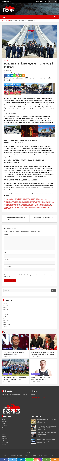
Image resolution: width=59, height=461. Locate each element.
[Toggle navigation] (4, 17)
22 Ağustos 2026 (41, 422)
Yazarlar (5, 326)
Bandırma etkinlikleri (46, 201)
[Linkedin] (11, 75)
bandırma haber (17, 202)
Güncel (6, 60)
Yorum (6, 234)
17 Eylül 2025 (7, 70)
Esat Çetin (20, 207)
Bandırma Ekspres (18, 455)
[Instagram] (17, 75)
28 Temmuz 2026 (35, 356)
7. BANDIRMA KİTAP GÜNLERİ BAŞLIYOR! (42, 217)
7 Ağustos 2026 (7, 356)
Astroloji (5, 305)
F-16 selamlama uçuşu (29, 207)
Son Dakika (6, 320)
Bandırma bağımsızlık (9, 201)
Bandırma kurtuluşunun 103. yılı (11, 204)
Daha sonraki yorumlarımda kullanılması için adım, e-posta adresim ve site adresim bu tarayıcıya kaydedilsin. (28, 275)
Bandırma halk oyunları (26, 202)
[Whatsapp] (14, 75)
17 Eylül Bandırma (11, 198)
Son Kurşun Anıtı (45, 207)
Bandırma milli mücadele (37, 204)
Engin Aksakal (14, 207)
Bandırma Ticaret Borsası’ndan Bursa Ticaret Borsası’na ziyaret (46, 426)
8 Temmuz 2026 (7, 381)
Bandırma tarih (46, 204)
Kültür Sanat (6, 313)
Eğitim (5, 307)
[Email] (20, 75)
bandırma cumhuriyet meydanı (32, 201)
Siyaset (5, 318)
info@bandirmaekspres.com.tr (40, 1)
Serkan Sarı (38, 207)
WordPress (51, 455)
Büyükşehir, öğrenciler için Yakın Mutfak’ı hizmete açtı (16, 218)
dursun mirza (7, 207)
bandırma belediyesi (20, 201)
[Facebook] (5, 75)
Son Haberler (36, 416)
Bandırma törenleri (8, 205)
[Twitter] (8, 75)
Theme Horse (33, 455)
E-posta (6, 259)
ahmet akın (28, 198)
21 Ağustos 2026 (41, 429)
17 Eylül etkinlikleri (20, 198)
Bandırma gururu (8, 202)
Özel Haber (6, 315)
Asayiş (5, 303)
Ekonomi (5, 309)
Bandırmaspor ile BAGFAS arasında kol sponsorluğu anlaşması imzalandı (43, 353)
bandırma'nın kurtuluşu (32, 205)
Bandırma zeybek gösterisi (20, 205)
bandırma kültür (36, 202)
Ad (5, 253)
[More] (23, 75)
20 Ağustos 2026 (41, 442)
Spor (4, 322)
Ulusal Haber (6, 324)
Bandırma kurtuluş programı (47, 202)
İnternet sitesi (7, 266)
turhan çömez (7, 208)
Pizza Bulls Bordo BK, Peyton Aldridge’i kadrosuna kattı (40, 379)
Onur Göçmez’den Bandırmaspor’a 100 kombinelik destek (14, 353)
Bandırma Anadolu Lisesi (41, 199)
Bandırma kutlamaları (25, 204)
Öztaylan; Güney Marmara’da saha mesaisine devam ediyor (46, 440)
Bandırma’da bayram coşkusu (46, 205)
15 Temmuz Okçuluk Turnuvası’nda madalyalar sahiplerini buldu (14, 379)
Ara (53, 290)
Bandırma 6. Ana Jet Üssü (28, 199)
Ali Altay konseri (35, 198)
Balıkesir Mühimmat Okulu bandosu (12, 199)
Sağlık (4, 317)
